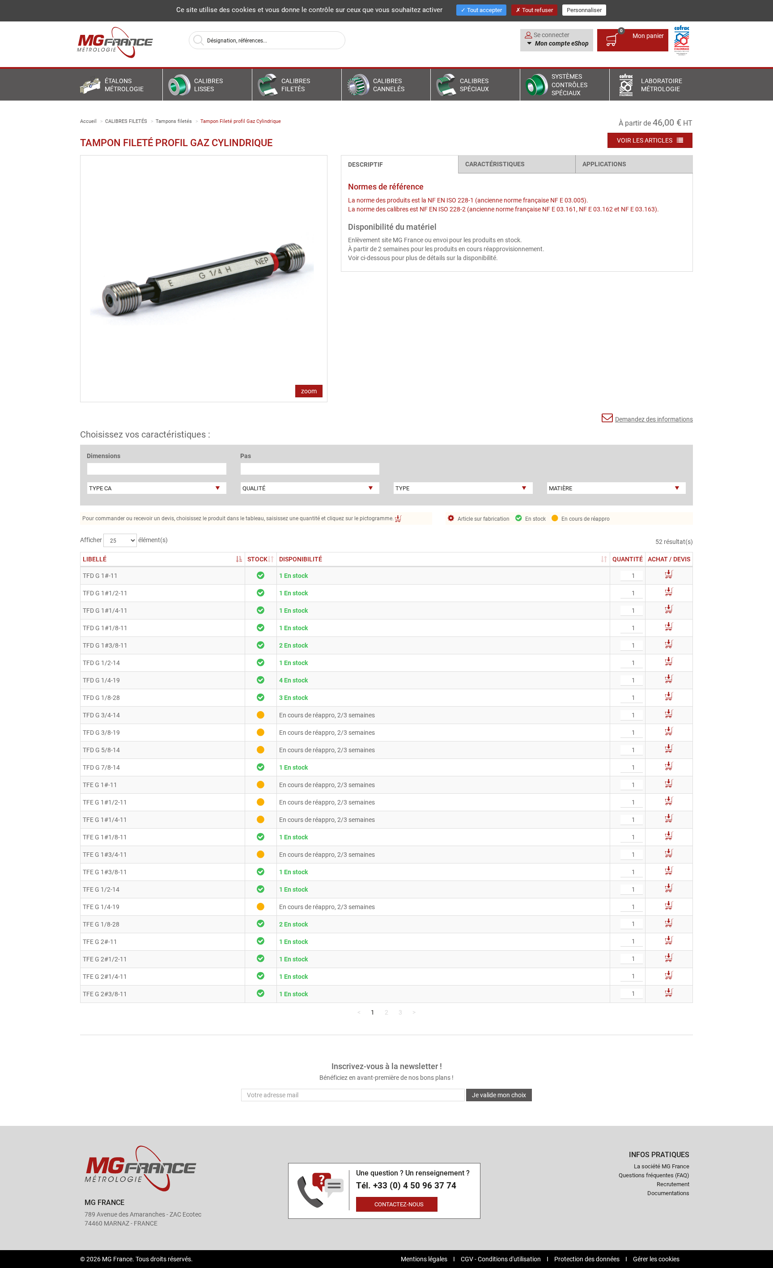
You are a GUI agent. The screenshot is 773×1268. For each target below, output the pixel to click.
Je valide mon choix (499, 1095)
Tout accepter (484, 10)
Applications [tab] (604, 164)
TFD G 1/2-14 (101, 662)
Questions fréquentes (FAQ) (654, 1175)
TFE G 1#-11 (100, 784)
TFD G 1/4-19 (101, 680)
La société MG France (661, 1166)
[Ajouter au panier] (669, 575)
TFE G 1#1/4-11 (105, 819)
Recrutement (673, 1184)
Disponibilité (300, 559)
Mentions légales (425, 1259)
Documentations (668, 1193)
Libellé (94, 559)
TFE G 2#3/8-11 (105, 994)
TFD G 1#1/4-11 (105, 610)
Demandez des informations (654, 419)
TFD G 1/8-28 (101, 697)
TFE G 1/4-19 (101, 906)
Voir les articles (645, 140)
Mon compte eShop (561, 43)
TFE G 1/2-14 (101, 889)
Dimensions (103, 455)
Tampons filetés (174, 121)
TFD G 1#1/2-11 (105, 593)
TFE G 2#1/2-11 (105, 959)
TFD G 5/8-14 (101, 750)
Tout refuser (537, 10)
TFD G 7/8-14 (101, 767)
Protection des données (587, 1259)
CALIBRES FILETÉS (126, 121)
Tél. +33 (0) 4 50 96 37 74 (406, 1185)
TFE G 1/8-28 (101, 924)
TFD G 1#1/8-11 (105, 627)
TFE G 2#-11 (100, 941)
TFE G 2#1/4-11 (105, 976)
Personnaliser (584, 10)
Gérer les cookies (656, 1259)
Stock (260, 559)
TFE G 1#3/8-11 (105, 872)
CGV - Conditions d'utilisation (501, 1259)
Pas (245, 455)
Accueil (88, 121)
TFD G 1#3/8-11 (105, 645)
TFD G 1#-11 (100, 575)
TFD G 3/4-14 (101, 715)
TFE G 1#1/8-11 (105, 837)
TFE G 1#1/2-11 (105, 802)
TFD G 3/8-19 (101, 732)
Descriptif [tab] (365, 164)
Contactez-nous (399, 1204)
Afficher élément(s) (124, 539)
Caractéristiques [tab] (495, 164)
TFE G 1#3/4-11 (105, 854)
